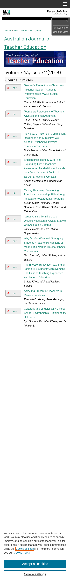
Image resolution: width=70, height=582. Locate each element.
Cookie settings (25, 548)
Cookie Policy (22, 552)
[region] (35, 554)
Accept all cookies (35, 564)
